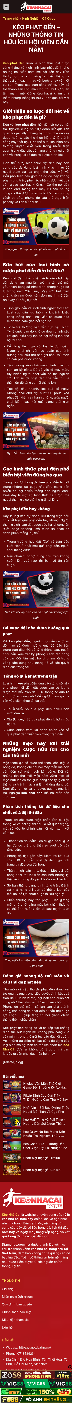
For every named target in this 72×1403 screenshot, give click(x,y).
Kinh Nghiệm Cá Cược (38, 18)
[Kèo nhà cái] (36, 7)
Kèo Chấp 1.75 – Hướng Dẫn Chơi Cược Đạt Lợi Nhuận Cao (45, 1146)
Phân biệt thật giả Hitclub (41, 1158)
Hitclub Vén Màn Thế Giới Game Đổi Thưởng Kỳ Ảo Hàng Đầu (46, 1086)
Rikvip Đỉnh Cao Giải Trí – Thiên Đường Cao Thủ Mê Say (45, 1097)
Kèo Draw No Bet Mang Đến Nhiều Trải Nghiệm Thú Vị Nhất (44, 1134)
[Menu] (6, 7)
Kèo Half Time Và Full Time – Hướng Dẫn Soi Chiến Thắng (44, 1122)
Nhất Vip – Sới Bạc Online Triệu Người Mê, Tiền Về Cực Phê (46, 1110)
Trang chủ (11, 18)
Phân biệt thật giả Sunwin (41, 1170)
